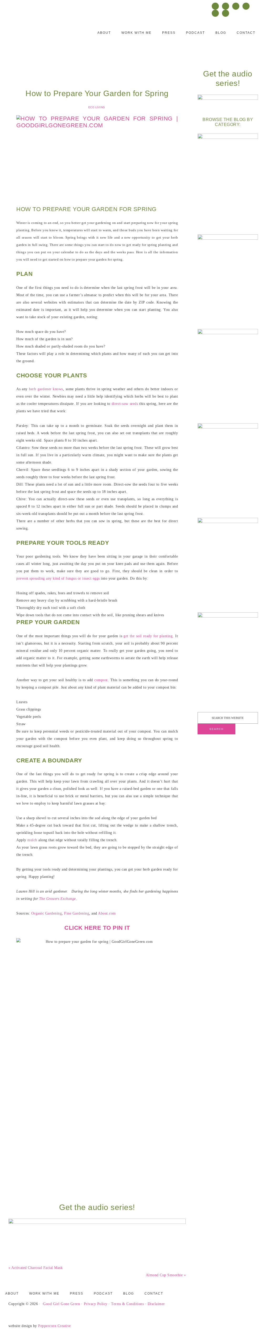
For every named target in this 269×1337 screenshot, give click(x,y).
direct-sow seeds (125, 404)
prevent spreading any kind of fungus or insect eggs (58, 578)
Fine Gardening (76, 913)
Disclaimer (156, 1304)
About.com (107, 913)
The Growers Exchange (57, 899)
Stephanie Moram (41, 35)
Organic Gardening (46, 913)
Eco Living (96, 107)
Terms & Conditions (127, 1304)
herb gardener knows (46, 389)
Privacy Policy (95, 1304)
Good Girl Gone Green (61, 1304)
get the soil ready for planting (148, 636)
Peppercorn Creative (54, 1326)
